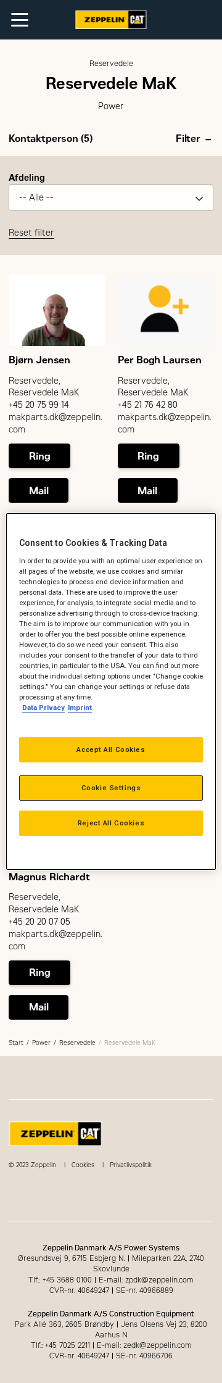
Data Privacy (43, 707)
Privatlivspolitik (131, 1165)
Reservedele (77, 1043)
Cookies (83, 1165)
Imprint (80, 707)
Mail (39, 491)
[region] (111, 691)
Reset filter (31, 233)
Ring (40, 456)
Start (16, 1043)
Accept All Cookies (110, 749)
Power (41, 1043)
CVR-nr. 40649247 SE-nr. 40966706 (111, 1356)
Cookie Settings (111, 787)
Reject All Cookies (111, 823)
